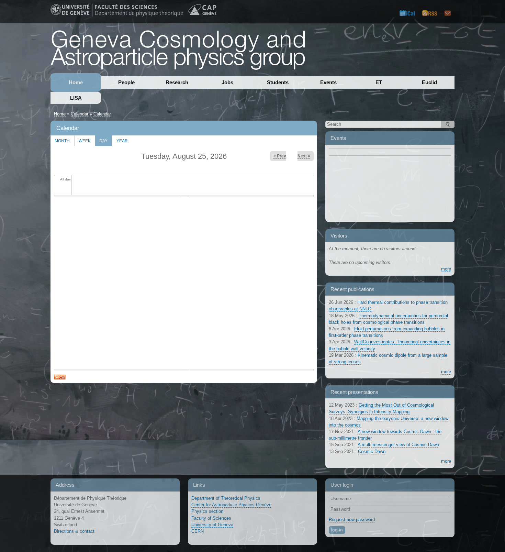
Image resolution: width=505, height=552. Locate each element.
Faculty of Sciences (211, 518)
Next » (304, 156)
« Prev (279, 156)
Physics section (207, 511)
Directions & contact (74, 531)
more (446, 269)
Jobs (227, 82)
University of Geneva (212, 524)
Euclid (429, 82)
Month (62, 141)
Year (122, 141)
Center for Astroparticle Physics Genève (231, 504)
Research (177, 82)
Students (278, 82)
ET (378, 82)
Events (328, 82)
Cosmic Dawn (371, 451)
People (126, 82)
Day (101, 139)
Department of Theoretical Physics (225, 498)
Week (85, 141)
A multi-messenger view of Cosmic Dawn (398, 444)
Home (76, 82)
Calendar (79, 114)
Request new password (352, 519)
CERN (197, 531)
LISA (76, 98)
